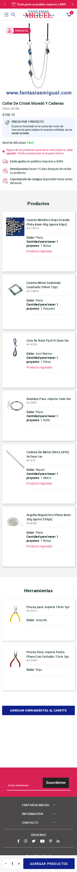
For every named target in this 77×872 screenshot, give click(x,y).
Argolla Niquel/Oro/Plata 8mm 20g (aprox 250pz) (49, 517)
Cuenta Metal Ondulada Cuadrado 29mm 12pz (44, 285)
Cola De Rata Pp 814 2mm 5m (48, 340)
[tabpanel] (38, 59)
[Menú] (6, 15)
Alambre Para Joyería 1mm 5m (49, 399)
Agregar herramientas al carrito (38, 710)
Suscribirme (56, 782)
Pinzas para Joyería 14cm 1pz (48, 607)
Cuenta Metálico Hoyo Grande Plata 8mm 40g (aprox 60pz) (48, 222)
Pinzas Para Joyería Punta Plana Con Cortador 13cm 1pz (48, 654)
